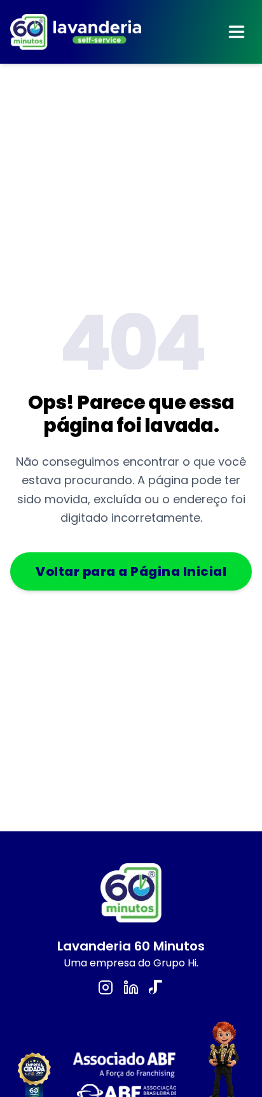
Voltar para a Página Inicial (131, 571)
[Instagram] (105, 987)
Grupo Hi (175, 963)
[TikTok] (156, 987)
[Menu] (236, 32)
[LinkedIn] (131, 987)
